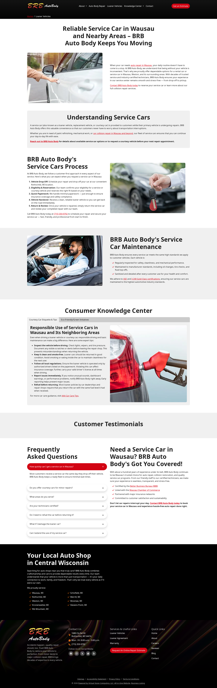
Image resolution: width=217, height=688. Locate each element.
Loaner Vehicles (114, 6)
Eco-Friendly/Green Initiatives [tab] (75, 319)
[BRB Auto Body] (43, 6)
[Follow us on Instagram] (76, 653)
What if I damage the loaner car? (45, 524)
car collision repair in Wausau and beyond (113, 133)
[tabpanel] (108, 363)
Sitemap (80, 679)
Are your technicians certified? (44, 505)
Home (30, 16)
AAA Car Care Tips (70, 395)
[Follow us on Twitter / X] (82, 653)
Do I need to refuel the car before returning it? (52, 515)
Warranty (114, 643)
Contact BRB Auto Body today (124, 85)
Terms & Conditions (131, 679)
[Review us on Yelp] (93, 653)
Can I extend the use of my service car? (48, 533)
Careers (155, 643)
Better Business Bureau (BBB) (144, 486)
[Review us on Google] (88, 653)
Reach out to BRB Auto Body (44, 141)
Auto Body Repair (97, 6)
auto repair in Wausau (141, 65)
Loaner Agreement (119, 638)
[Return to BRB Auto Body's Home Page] (45, 634)
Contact (149, 6)
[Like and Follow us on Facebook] (71, 653)
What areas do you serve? (42, 496)
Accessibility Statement (96, 679)
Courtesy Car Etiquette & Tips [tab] (43, 319)
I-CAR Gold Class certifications (145, 279)
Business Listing (138, 683)
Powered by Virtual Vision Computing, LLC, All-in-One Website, (104, 683)
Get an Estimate (181, 6)
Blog (153, 653)
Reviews (155, 648)
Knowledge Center (133, 6)
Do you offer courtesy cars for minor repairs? (51, 487)
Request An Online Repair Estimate (128, 650)
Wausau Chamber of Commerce (144, 490)
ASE (125, 279)
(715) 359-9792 (61, 213)
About (82, 6)
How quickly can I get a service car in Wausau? (51, 466)
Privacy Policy (114, 679)
